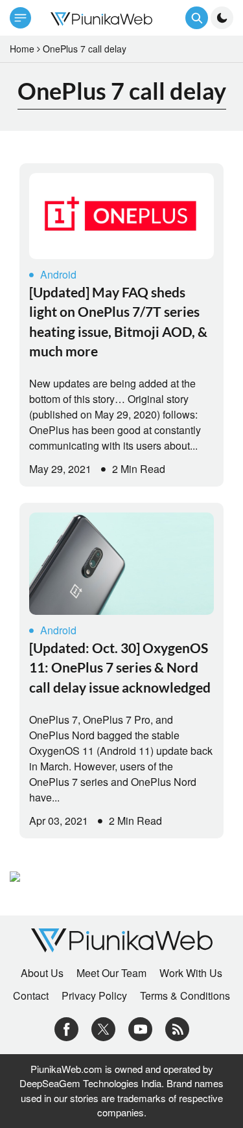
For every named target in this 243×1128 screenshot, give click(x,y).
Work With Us (190, 973)
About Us (42, 973)
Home (22, 48)
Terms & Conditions (185, 995)
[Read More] (121, 216)
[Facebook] (66, 1027)
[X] (103, 1027)
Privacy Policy (94, 995)
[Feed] (177, 1027)
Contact (31, 995)
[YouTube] (140, 1027)
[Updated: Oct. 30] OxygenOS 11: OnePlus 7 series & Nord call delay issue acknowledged (120, 667)
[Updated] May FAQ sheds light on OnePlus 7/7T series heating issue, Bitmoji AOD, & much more (118, 321)
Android (58, 274)
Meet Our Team (111, 973)
